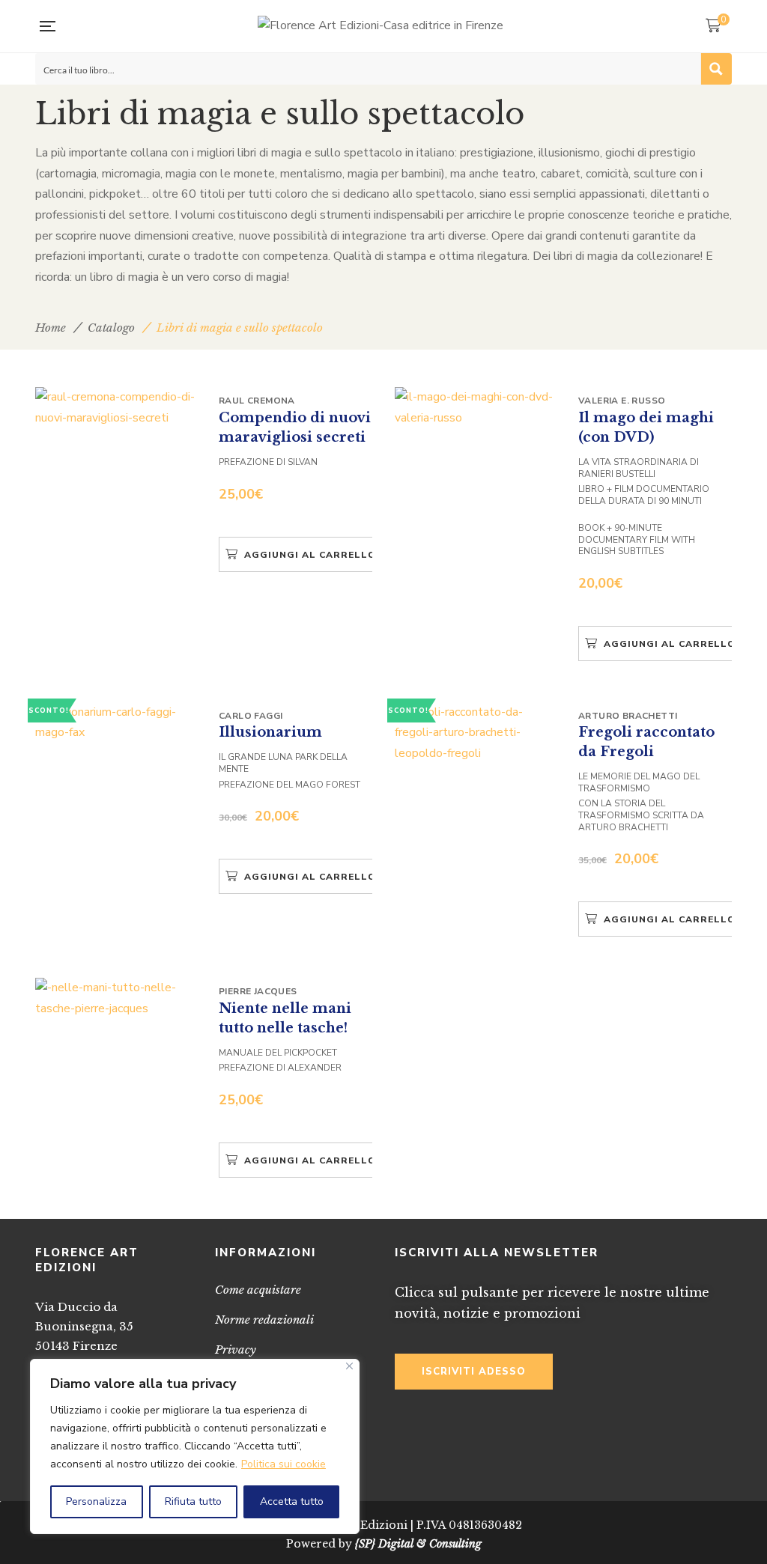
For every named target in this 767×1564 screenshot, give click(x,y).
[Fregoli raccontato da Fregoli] (477, 733)
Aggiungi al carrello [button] (310, 555)
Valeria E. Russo (621, 401)
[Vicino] (349, 1366)
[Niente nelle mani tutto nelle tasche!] (117, 998)
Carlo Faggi (250, 716)
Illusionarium (270, 732)
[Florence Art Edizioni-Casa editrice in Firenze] (380, 26)
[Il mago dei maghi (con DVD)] (477, 407)
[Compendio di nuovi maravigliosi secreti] (117, 407)
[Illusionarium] (117, 722)
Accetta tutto (292, 1501)
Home (50, 327)
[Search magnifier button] (716, 69)
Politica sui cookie (283, 1464)
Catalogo (111, 327)
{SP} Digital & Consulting (418, 1544)
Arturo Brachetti (627, 716)
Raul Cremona (257, 401)
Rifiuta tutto (193, 1501)
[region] (195, 1446)
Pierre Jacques (258, 991)
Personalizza (96, 1501)
